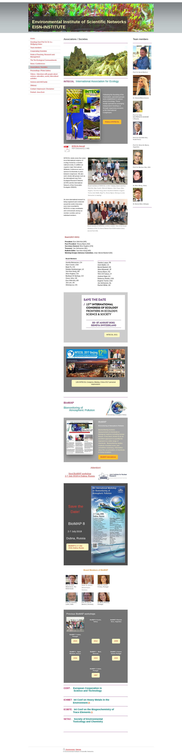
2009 (116, 641)
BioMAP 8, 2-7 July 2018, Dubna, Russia (76, 547)
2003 (96, 658)
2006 (75, 658)
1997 (96, 675)
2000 (116, 658)
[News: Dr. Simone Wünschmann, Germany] (88, 579)
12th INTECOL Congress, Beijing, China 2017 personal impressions (96, 383)
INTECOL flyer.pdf (78, 146)
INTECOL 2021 (112, 335)
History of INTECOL (112, 122)
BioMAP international (108, 457)
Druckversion (70, 749)
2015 (75, 641)
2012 (96, 641)
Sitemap (78, 749)
